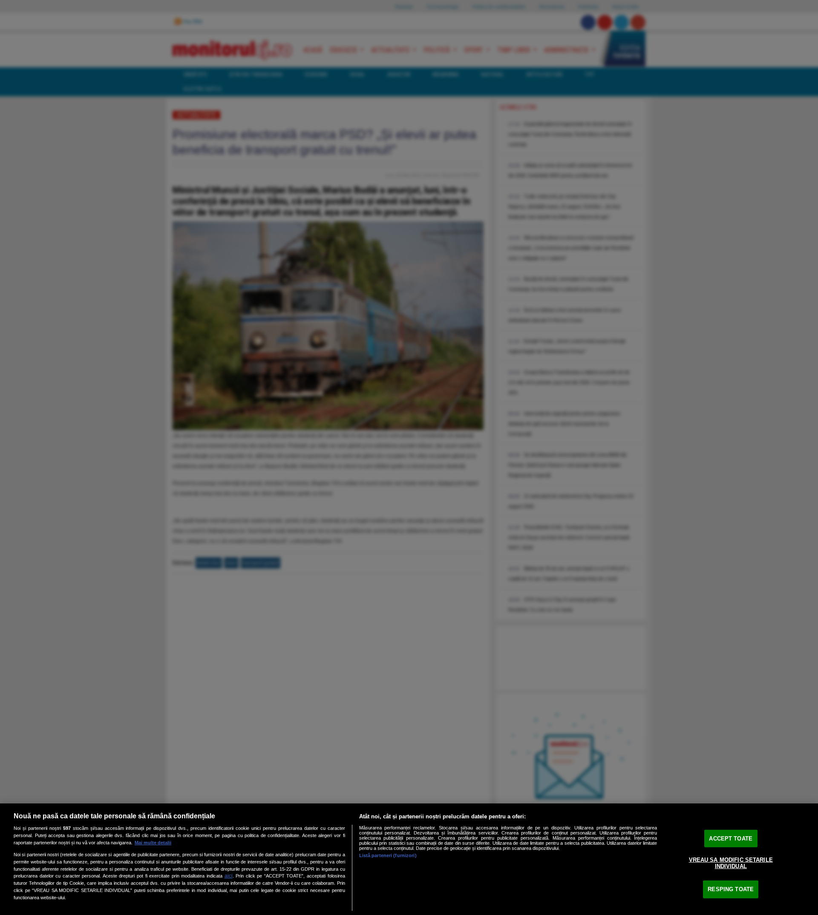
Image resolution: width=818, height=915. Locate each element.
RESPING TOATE (731, 889)
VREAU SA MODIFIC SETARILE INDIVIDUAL (731, 862)
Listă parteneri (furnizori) (388, 855)
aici (229, 876)
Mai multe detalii (153, 842)
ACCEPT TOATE (730, 838)
